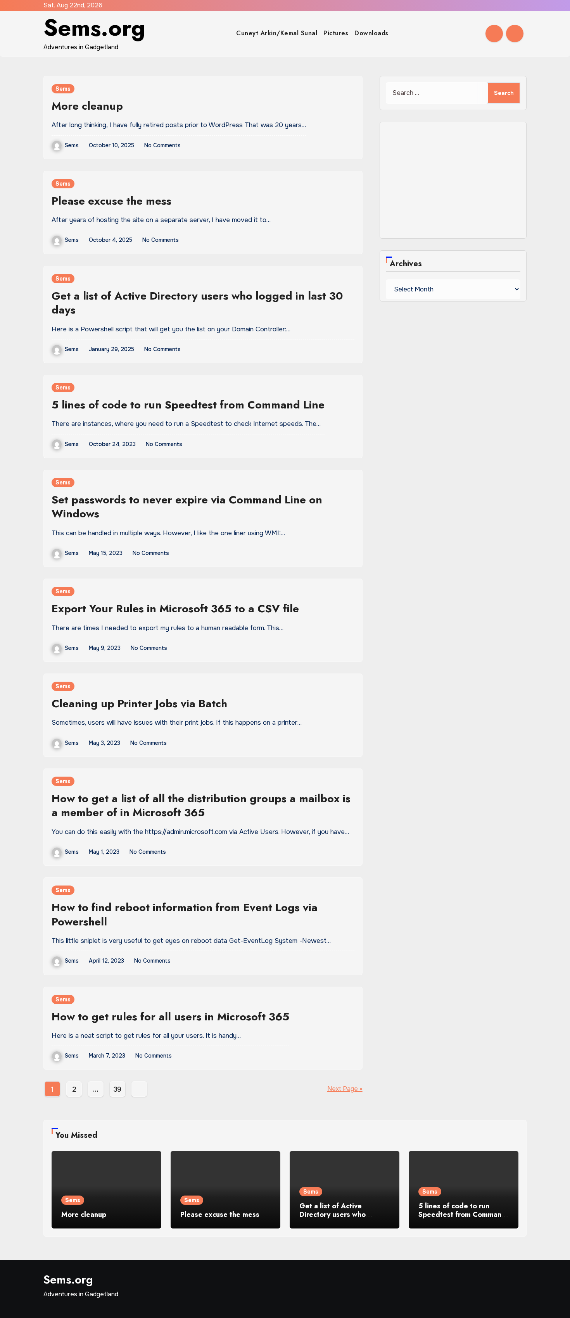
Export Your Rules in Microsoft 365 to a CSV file (175, 609)
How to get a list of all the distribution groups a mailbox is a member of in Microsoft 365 (201, 805)
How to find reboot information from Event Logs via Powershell (185, 914)
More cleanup (87, 106)
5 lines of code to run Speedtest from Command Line (188, 405)
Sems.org (94, 28)
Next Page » (345, 1089)
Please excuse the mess (111, 201)
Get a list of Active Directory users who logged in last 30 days (197, 303)
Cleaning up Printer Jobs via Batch (139, 704)
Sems (63, 88)
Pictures (335, 33)
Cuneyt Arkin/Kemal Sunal (276, 33)
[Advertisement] (454, 182)
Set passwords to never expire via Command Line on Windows (187, 507)
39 (117, 1089)
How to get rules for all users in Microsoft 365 (170, 1017)
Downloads (371, 33)
